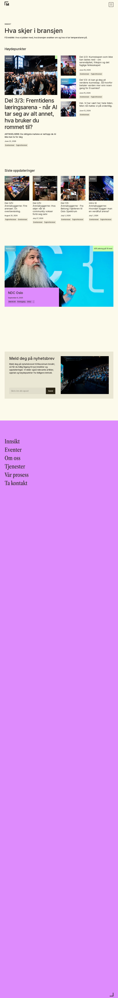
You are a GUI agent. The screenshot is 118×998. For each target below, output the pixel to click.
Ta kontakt (16, 483)
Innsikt (12, 441)
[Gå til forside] (7, 4)
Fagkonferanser (21, 145)
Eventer (13, 449)
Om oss (12, 458)
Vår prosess (17, 475)
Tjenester (15, 466)
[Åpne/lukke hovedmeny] (111, 4)
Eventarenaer (9, 145)
